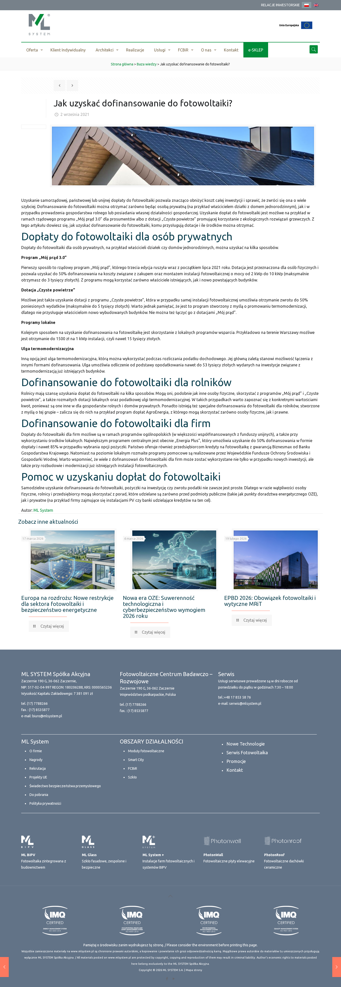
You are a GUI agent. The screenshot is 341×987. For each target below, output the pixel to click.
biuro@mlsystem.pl (47, 716)
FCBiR (132, 768)
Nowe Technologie (245, 743)
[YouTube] (173, 979)
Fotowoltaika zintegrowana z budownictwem (43, 861)
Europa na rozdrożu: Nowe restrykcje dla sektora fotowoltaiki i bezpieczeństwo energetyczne (67, 604)
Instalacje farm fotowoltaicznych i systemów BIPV (168, 861)
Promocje (236, 761)
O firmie (35, 751)
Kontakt (234, 769)
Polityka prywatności (45, 803)
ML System (43, 510)
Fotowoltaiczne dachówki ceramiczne (284, 861)
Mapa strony (194, 970)
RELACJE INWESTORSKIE (280, 5)
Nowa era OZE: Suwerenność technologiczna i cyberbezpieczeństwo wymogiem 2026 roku (164, 607)
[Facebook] (167, 979)
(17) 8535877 (39, 710)
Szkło (132, 777)
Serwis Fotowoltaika (247, 752)
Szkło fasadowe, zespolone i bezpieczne (104, 861)
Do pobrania (38, 795)
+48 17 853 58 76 (237, 697)
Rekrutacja (37, 768)
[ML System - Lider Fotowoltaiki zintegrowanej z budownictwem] (39, 24)
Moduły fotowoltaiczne (146, 751)
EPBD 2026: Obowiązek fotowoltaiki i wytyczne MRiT (270, 601)
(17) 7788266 (37, 704)
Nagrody (35, 760)
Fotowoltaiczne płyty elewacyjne (229, 858)
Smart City (136, 760)
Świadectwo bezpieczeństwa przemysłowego (65, 786)
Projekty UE (38, 777)
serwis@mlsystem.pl (245, 704)
